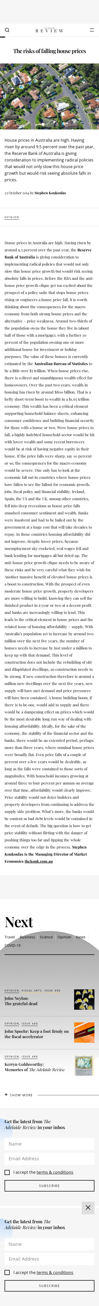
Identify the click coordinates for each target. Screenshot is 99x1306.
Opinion (12, 217)
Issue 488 (52, 990)
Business (27, 937)
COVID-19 (13, 945)
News (81, 937)
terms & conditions (55, 1172)
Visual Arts (32, 990)
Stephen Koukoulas (50, 192)
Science (46, 937)
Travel (10, 937)
